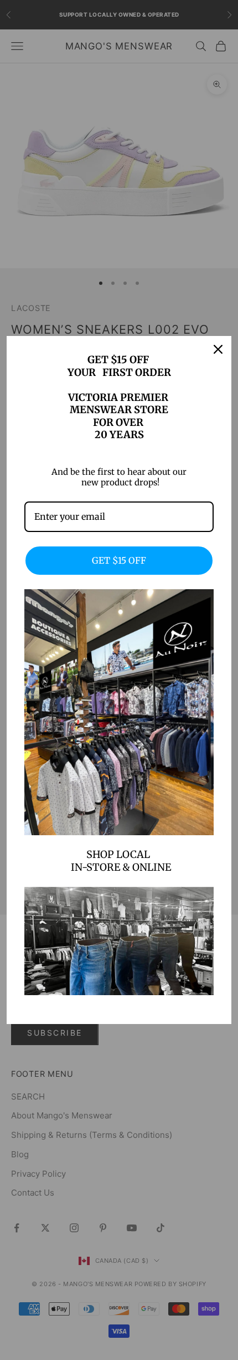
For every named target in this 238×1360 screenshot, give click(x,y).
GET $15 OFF (119, 560)
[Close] (218, 349)
